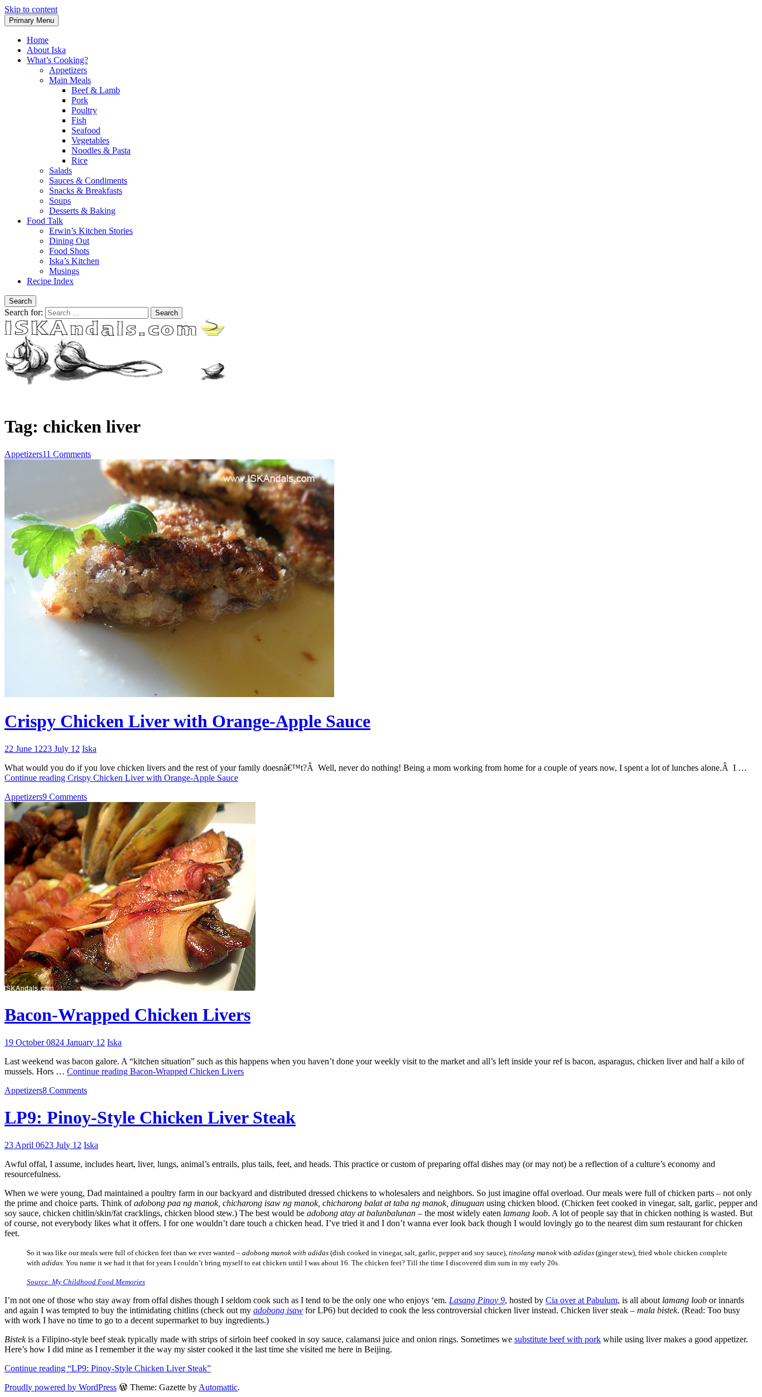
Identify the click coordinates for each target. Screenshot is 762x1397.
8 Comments (64, 1090)
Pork (79, 100)
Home (38, 40)
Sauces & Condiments (88, 180)
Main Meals (70, 80)
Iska (89, 748)
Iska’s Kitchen (74, 261)
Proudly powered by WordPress (60, 1387)
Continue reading (121, 777)
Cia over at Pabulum (582, 1300)
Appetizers (68, 70)
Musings (64, 271)
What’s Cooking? (57, 60)
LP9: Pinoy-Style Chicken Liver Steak (150, 1117)
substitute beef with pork (557, 1339)
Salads (60, 170)
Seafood (85, 130)
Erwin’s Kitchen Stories (91, 231)
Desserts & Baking (82, 210)
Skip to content (30, 9)
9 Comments (64, 796)
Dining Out (69, 241)
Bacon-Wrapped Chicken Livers (127, 1015)
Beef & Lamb (95, 90)
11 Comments (66, 454)
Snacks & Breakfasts (85, 190)
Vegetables (90, 140)
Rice (79, 160)
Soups (60, 200)
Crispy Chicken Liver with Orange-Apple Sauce (187, 721)
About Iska (46, 50)
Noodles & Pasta (101, 150)
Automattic (218, 1387)
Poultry (84, 110)
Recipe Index (50, 281)
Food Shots (69, 251)
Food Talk (45, 220)
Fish (78, 120)
